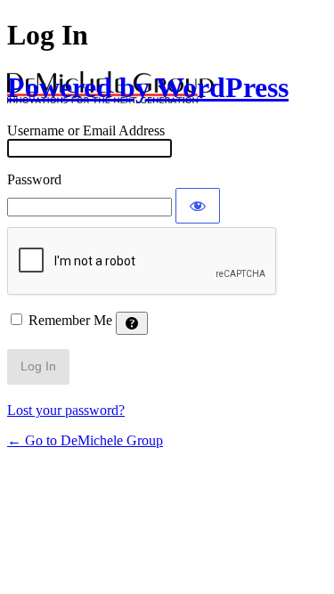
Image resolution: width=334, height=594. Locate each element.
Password (34, 179)
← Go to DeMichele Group (85, 440)
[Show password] (197, 206)
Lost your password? (66, 410)
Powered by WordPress (148, 87)
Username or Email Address (86, 130)
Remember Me (70, 320)
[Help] (132, 323)
